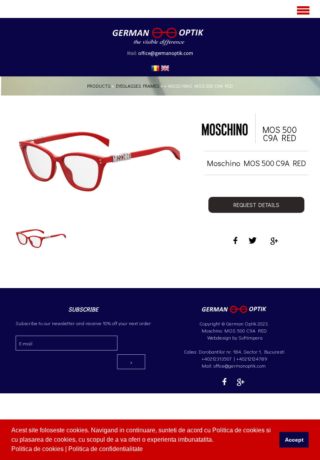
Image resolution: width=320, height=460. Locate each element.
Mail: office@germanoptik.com (234, 365)
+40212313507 (216, 358)
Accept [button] (294, 440)
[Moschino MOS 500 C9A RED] (41, 242)
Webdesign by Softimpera (234, 337)
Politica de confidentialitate (106, 449)
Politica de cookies (38, 449)
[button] (145, 450)
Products (98, 86)
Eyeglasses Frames (137, 86)
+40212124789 (251, 358)
